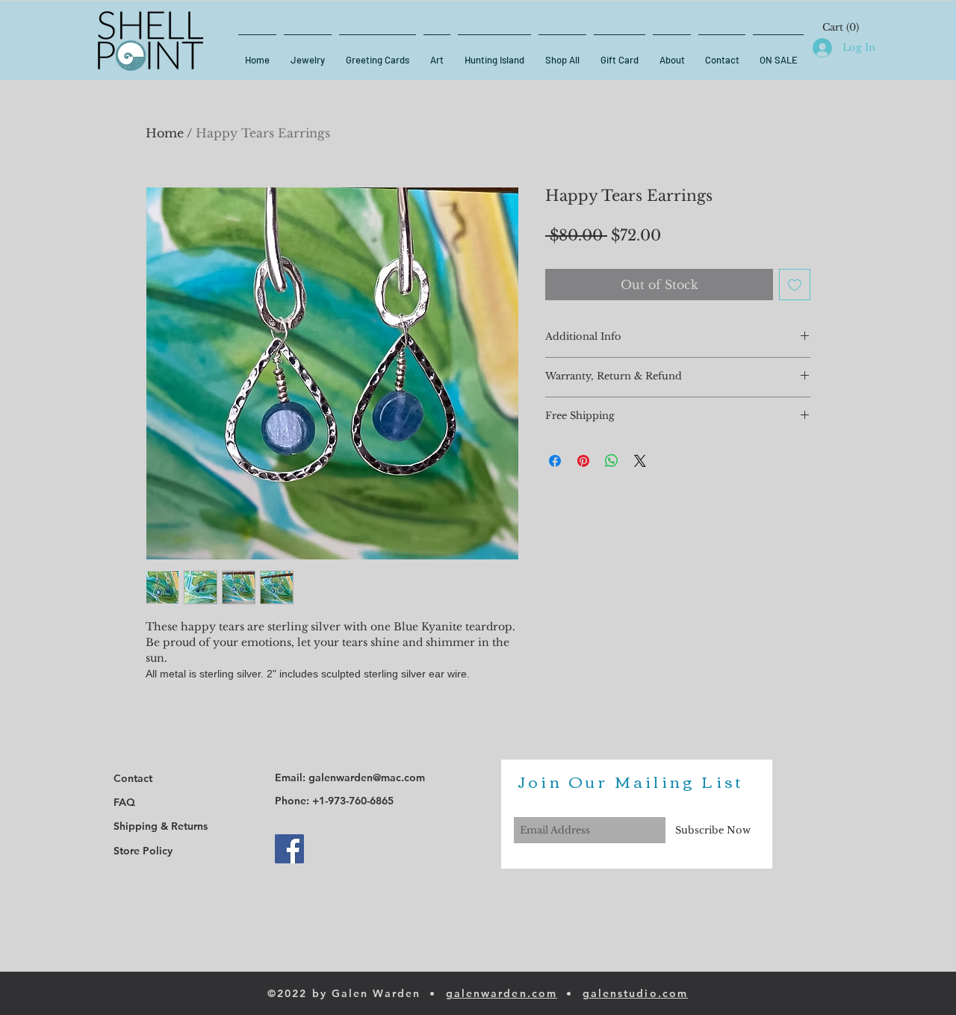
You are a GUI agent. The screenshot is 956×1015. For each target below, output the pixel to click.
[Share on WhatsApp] (612, 461)
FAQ (124, 802)
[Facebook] (289, 848)
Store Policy (143, 850)
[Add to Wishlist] (794, 284)
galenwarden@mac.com (366, 777)
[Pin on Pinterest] (583, 461)
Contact (133, 778)
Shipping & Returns (161, 826)
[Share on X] (640, 461)
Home (165, 132)
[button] (841, 27)
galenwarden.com (502, 993)
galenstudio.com (636, 993)
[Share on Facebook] (555, 461)
